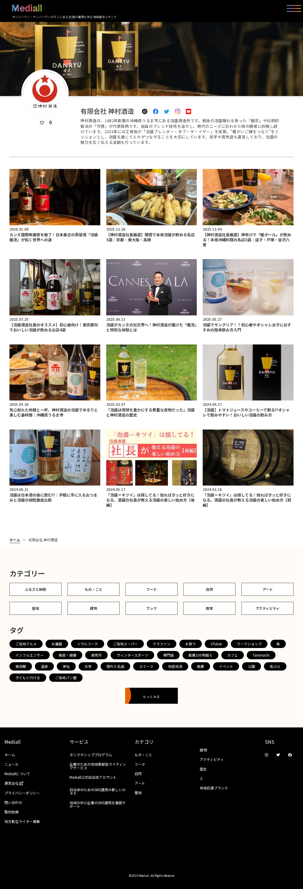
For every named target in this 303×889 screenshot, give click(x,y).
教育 (209, 608)
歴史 (203, 768)
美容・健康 (67, 654)
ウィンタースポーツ (132, 654)
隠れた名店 (115, 666)
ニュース (11, 764)
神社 (66, 666)
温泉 (44, 666)
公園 (251, 666)
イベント (226, 666)
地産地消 (175, 666)
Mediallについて (17, 773)
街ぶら (275, 666)
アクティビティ (268, 608)
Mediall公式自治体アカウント (93, 777)
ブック (151, 608)
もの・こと (93, 589)
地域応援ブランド (214, 787)
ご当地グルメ (26, 643)
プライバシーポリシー (22, 792)
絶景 (200, 666)
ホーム (14, 539)
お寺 (88, 666)
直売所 (96, 654)
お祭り (190, 643)
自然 (209, 589)
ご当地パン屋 (66, 677)
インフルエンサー (29, 654)
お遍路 (56, 643)
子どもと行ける (27, 677)
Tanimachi (261, 654)
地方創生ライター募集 (22, 821)
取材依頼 (11, 811)
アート (267, 589)
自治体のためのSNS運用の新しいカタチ (98, 791)
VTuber (216, 643)
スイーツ (146, 666)
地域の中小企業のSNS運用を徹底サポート (98, 804)
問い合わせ (13, 802)
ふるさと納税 (35, 589)
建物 (93, 608)
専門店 (168, 654)
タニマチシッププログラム (91, 754)
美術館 (20, 666)
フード (151, 589)
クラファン (161, 643)
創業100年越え (200, 654)
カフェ (232, 654)
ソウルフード (87, 643)
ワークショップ (249, 643)
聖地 (35, 608)
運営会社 (12, 783)
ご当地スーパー (125, 643)
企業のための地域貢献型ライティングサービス (98, 766)
